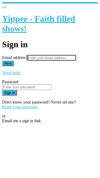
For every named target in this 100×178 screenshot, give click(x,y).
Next (7, 63)
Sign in (9, 93)
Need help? (11, 72)
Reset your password (19, 107)
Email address (14, 57)
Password (10, 82)
